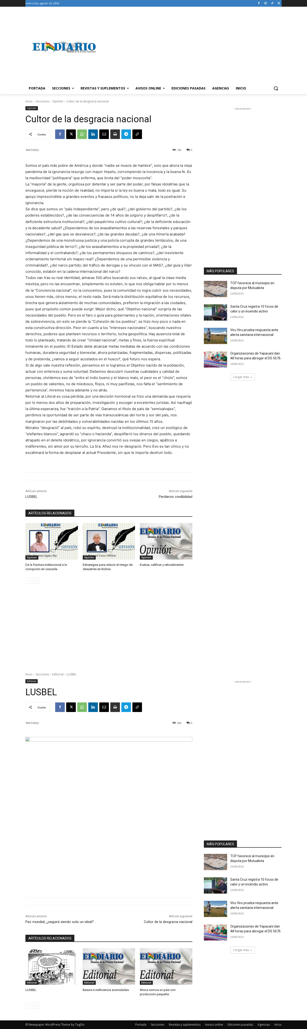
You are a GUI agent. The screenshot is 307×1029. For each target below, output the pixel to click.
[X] (279, 3)
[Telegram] (126, 134)
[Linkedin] (93, 134)
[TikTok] (272, 3)
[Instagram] (265, 3)
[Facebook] (259, 3)
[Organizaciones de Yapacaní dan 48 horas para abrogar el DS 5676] (215, 359)
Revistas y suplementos (185, 1025)
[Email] (104, 134)
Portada (140, 1025)
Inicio (29, 101)
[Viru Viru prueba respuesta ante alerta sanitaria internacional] (215, 336)
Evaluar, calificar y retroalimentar (162, 565)
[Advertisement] (192, 46)
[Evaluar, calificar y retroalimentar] (166, 541)
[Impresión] (115, 134)
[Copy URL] (137, 134)
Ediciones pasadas (240, 1025)
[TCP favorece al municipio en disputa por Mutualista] (215, 289)
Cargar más (241, 377)
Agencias (264, 1025)
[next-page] (36, 581)
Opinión (57, 101)
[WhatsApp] (82, 134)
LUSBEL (31, 497)
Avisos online (214, 1025)
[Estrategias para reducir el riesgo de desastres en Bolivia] (109, 541)
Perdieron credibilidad (175, 497)
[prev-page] (28, 581)
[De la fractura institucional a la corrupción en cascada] (51, 541)
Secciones (42, 101)
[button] (276, 88)
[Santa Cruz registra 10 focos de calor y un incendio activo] (215, 312)
